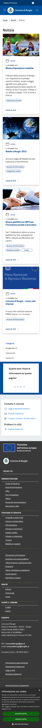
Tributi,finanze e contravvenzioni (18, 562)
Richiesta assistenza (13, 674)
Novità (13, 20)
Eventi (7, 611)
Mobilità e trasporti (13, 543)
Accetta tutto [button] (21, 714)
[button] (21, 724)
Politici (8, 498)
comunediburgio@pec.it (15, 643)
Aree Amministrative (13, 487)
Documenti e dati (12, 506)
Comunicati (9, 593)
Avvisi (7, 596)
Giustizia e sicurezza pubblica (16, 559)
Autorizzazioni (11, 574)
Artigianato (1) (11, 348)
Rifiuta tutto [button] (20, 719)
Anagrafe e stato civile (14, 517)
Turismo (8, 540)
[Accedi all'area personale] (33, 3)
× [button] (39, 690)
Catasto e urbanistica (13, 536)
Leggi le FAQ (10, 670)
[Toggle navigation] (4, 10)
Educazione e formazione (15, 555)
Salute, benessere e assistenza (17, 570)
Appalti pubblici (11, 532)
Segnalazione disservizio (15, 666)
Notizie (12, 61)
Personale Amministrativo (15, 502)
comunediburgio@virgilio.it (18, 646)
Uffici (7, 491)
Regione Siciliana (10, 2)
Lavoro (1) (10, 358)
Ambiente (9, 566)
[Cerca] (37, 10)
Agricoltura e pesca (13, 577)
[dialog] (21, 708)
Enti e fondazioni (12, 494)
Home (5, 20)
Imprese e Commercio (13, 528)
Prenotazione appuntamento (16, 662)
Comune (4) (10, 353)
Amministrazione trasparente (17, 685)
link (10, 709)
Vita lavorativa (11, 525)
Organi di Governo (12, 483)
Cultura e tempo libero (14, 521)
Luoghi (8, 607)
